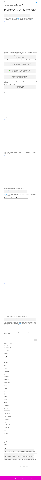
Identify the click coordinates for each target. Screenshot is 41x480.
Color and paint (6, 371)
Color (18, 451)
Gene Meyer (30, 453)
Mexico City (18, 454)
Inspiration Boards (7, 413)
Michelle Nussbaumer (25, 454)
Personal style (6, 427)
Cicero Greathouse (7, 451)
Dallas (34, 451)
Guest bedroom (6, 405)
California (5, 366)
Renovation (6, 428)
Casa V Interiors (6, 335)
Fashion (5, 388)
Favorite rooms (6, 390)
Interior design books (7, 416)
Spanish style (6, 433)
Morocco (5, 425)
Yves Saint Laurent (33, 459)
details (5, 453)
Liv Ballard (5, 194)
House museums (7, 410)
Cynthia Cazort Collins (29, 451)
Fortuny (20, 5)
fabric (18, 18)
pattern (13, 456)
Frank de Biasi (21, 453)
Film (4, 391)
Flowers (5, 396)
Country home (6, 376)
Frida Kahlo (25, 453)
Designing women (7, 382)
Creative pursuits (7, 377)
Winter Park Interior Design (16, 459)
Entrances (5, 385)
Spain (29, 456)
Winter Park (6, 444)
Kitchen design (6, 419)
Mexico (5, 422)
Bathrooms (6, 362)
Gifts (5, 404)
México (5, 456)
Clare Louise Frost (13, 451)
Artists (5, 360)
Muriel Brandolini (31, 454)
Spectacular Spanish (7, 347)
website (11, 59)
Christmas (5, 368)
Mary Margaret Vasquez (9, 5)
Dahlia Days (6, 353)
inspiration (6, 454)
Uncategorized (6, 441)
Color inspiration (6, 374)
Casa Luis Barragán (7, 348)
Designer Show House (7, 380)
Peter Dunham (18, 456)
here (28, 19)
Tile (4, 436)
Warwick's (5, 459)
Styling (31, 456)
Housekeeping (6, 411)
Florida (5, 394)
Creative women (6, 379)
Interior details (6, 417)
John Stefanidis (11, 454)
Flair (4, 393)
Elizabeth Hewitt (12, 453)
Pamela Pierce (10, 456)
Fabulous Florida (6, 350)
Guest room (6, 407)
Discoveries (6, 383)
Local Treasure (6, 421)
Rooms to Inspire (29, 330)
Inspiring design (6, 414)
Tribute (5, 439)
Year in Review (6, 445)
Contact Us (20, 473)
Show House (6, 431)
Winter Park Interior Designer (25, 459)
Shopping (5, 430)
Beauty (5, 363)
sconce (23, 53)
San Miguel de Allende (24, 456)
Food (5, 397)
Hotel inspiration (7, 408)
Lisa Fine (15, 454)
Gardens (5, 402)
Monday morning (7, 424)
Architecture (6, 359)
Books (5, 365)
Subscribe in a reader (8, 343)
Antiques (5, 357)
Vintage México (6, 442)
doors (8, 453)
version (20, 323)
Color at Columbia (7, 373)
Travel (5, 438)
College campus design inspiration (9, 370)
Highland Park (34, 453)
